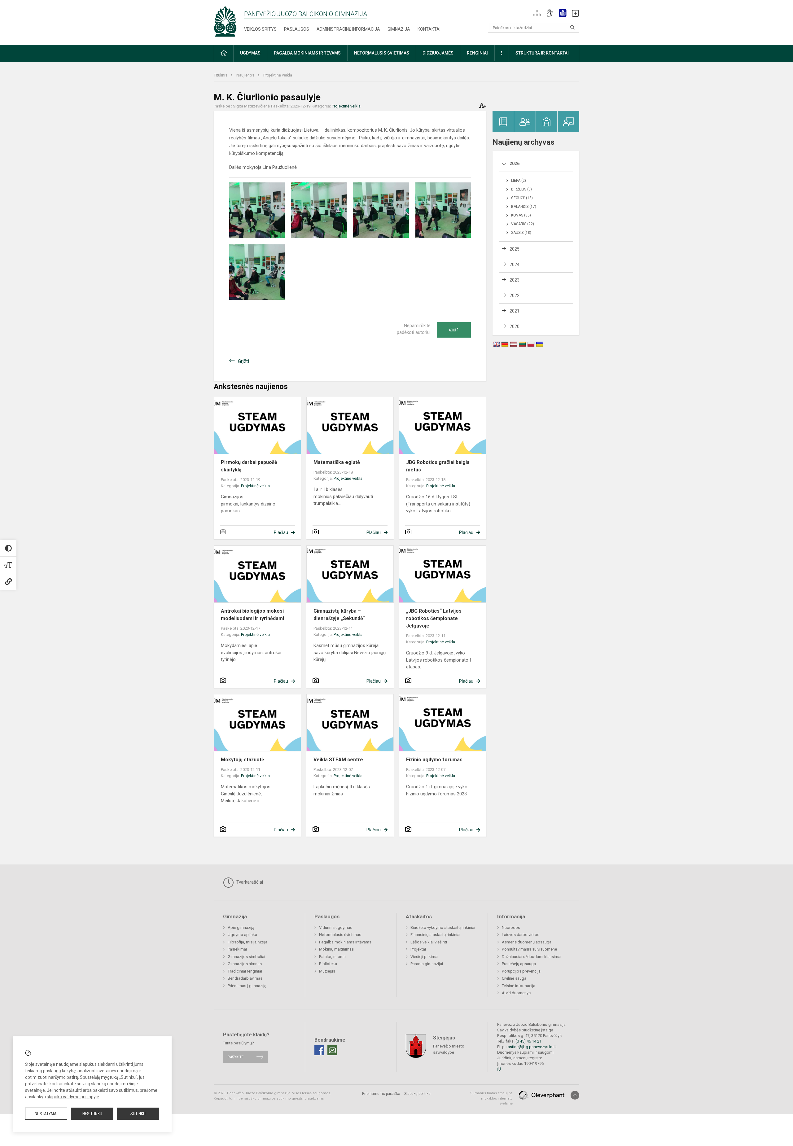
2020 (514, 326)
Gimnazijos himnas (245, 963)
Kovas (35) (521, 215)
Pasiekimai (237, 949)
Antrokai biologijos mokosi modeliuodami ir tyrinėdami (252, 614)
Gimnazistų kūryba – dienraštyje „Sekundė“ (339, 614)
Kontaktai (429, 29)
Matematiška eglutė (336, 462)
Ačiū (454, 330)
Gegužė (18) (522, 198)
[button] (537, 13)
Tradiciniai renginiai (245, 971)
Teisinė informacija (518, 985)
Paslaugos (296, 29)
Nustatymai (46, 1113)
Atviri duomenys (516, 993)
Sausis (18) (521, 232)
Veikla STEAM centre (338, 760)
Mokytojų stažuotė (242, 760)
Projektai (418, 949)
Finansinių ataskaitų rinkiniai (435, 934)
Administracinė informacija (348, 29)
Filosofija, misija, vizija (247, 942)
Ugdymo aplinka (242, 934)
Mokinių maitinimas (336, 949)
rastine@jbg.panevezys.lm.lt (531, 1046)
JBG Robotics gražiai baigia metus (438, 466)
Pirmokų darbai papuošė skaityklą (249, 466)
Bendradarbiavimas (245, 978)
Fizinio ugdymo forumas (434, 760)
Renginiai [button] (477, 52)
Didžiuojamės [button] (438, 52)
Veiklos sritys (260, 29)
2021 (514, 310)
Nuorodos (511, 927)
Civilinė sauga (514, 978)
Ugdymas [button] (250, 52)
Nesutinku (92, 1113)
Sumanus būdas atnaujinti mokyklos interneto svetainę (491, 1098)
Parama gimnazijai (426, 963)
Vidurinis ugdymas (335, 927)
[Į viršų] (575, 1095)
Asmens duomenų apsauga (526, 942)
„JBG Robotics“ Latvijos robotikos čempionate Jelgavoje (434, 618)
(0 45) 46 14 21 (528, 1041)
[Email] (332, 1050)
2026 (514, 163)
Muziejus (327, 971)
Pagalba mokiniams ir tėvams (345, 942)
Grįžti (243, 361)
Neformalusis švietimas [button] (381, 52)
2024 (514, 264)
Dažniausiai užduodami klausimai (531, 956)
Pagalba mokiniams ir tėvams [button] (307, 52)
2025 (514, 249)
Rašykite (235, 1056)
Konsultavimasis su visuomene (529, 949)
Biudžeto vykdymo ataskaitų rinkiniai (442, 927)
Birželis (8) (521, 189)
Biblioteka (328, 963)
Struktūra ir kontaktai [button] (542, 52)
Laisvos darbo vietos (520, 934)
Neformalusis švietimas (340, 934)
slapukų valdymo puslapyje (73, 1096)
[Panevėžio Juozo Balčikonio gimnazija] (225, 21)
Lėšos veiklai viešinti (428, 942)
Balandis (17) (523, 206)
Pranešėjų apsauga (519, 963)
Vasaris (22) (522, 224)
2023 (514, 280)
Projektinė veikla (277, 75)
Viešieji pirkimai (424, 956)
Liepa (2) (518, 180)
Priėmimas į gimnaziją (247, 985)
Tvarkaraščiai (249, 882)
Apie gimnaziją (241, 927)
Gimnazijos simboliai (246, 956)
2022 (514, 295)
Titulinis (221, 75)
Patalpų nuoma (332, 956)
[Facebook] (319, 1050)
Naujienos (245, 75)
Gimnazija (399, 29)
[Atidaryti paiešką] (572, 27)
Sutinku (138, 1113)
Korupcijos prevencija (521, 971)
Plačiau (281, 532)
